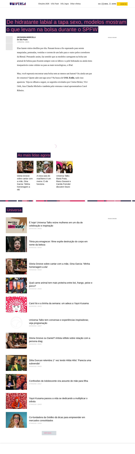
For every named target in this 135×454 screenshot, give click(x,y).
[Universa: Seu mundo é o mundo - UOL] (18, 4)
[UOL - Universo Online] (27, 4)
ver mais (47, 433)
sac (99, 4)
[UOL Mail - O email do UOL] (104, 4)
